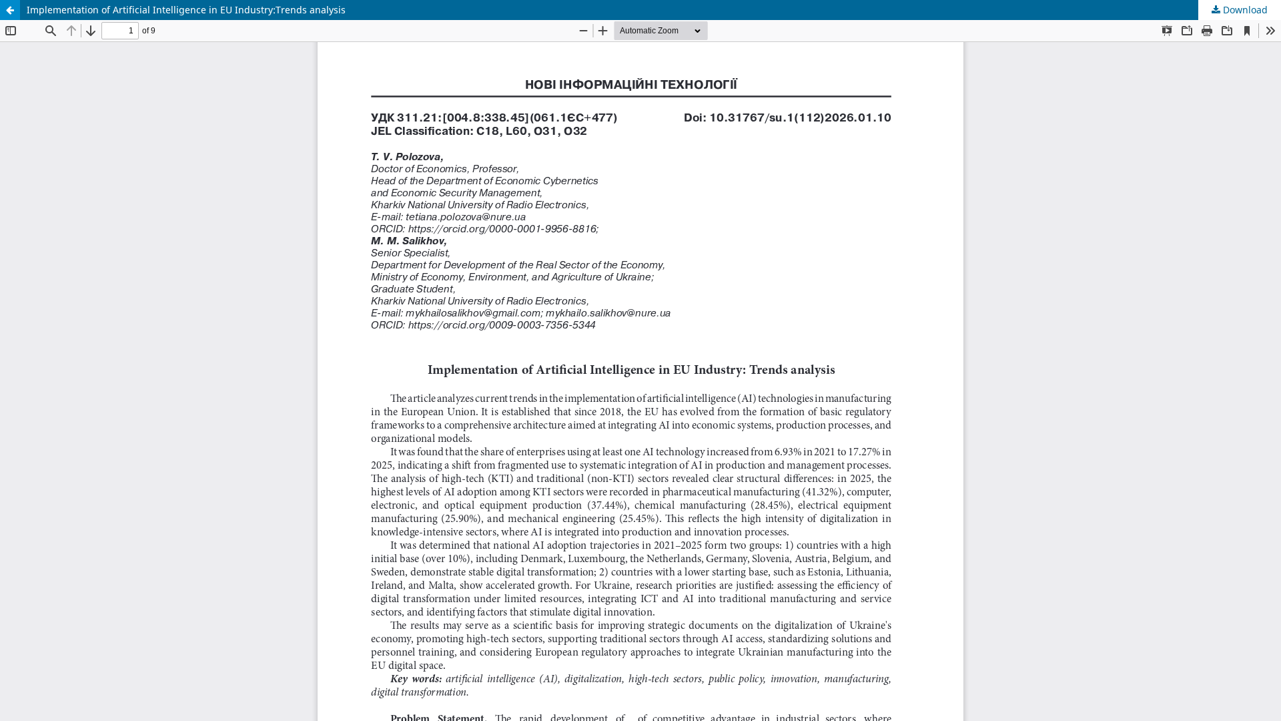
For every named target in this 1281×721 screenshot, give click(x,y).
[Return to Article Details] (10, 10)
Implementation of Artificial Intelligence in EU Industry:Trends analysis (186, 9)
